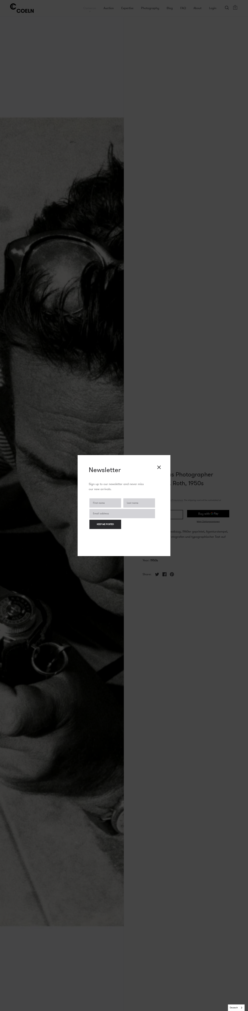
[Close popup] (159, 467)
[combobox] (236, 1007)
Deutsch (234, 1007)
